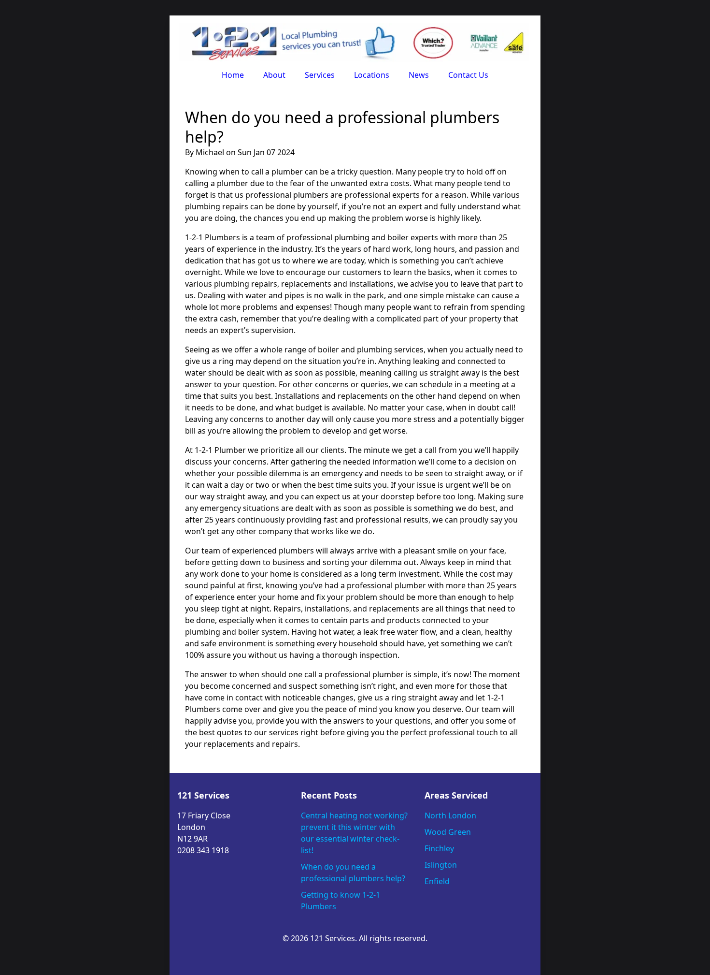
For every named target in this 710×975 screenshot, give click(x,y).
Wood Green (448, 832)
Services (320, 75)
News (419, 75)
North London (450, 815)
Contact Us (468, 75)
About (274, 75)
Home (233, 75)
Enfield (437, 881)
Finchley (439, 848)
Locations (371, 75)
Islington (441, 864)
